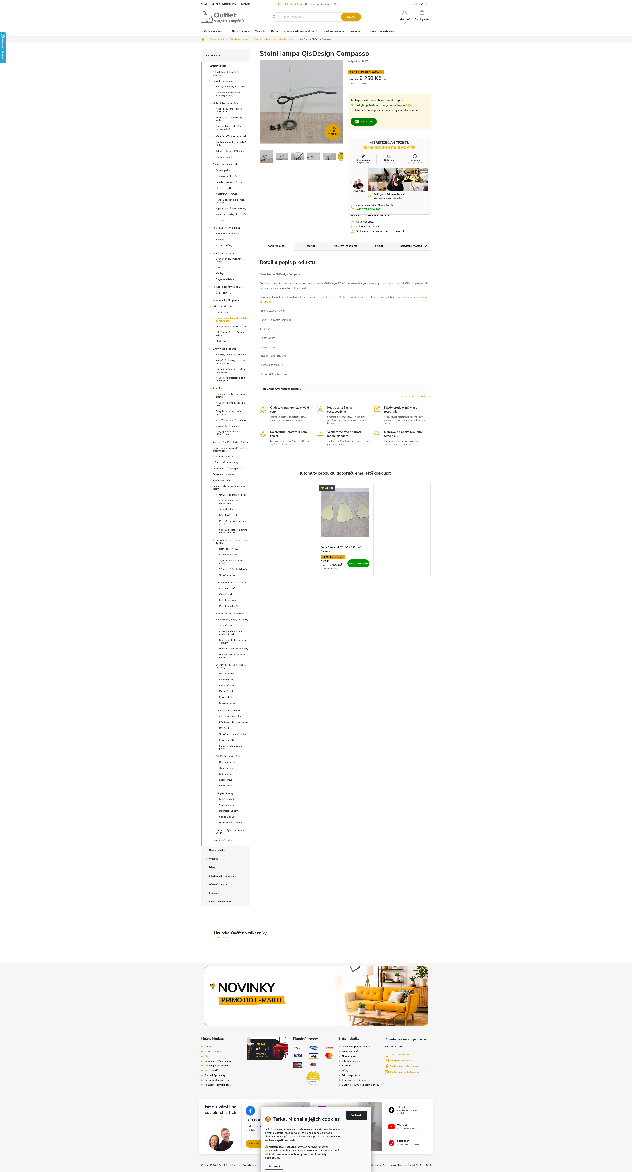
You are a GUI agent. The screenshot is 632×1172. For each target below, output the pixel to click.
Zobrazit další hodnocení (415, 396)
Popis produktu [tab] (276, 246)
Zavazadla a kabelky (223, 456)
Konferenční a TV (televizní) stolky (230, 136)
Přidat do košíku (358, 563)
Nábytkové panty (224, 793)
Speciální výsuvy (227, 575)
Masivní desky (226, 673)
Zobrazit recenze (222, 937)
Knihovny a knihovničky (228, 233)
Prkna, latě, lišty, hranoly (228, 710)
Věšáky (219, 273)
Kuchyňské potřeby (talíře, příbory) (230, 442)
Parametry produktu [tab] (345, 246)
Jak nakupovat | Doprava (224, 3)
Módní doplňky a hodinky (225, 462)
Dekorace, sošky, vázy (227, 176)
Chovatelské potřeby (223, 840)
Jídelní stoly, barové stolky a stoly (230, 119)
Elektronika (221, 341)
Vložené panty (226, 805)
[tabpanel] (345, 529)
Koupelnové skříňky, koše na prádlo (230, 404)
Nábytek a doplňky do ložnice (228, 286)
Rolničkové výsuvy (228, 548)
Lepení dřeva (225, 779)
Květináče (221, 220)
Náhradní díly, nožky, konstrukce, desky (229, 487)
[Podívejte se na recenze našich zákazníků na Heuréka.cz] (313, 1078)
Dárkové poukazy (218, 884)
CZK (421, 3)
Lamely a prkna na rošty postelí (231, 747)
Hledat (351, 17)
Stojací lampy (223, 312)
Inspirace (214, 893)
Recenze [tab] (311, 246)
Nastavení (274, 1166)
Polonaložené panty (229, 810)
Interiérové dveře (221, 480)
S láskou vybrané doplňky (222, 875)
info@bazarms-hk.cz (401, 1060)
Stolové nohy (226, 509)
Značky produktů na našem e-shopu (360, 1085)
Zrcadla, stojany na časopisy (230, 182)
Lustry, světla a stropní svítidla (231, 326)
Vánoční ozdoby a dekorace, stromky (230, 201)
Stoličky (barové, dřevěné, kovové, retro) (229, 128)
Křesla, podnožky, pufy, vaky (230, 86)
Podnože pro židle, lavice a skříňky (232, 522)
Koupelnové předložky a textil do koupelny (231, 379)
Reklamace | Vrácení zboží (218, 1080)
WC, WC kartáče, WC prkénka (231, 420)
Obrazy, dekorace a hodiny (226, 164)
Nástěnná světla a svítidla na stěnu (230, 334)
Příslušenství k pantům (231, 822)
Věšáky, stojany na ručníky (229, 426)
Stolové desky (226, 625)
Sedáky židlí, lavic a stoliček (230, 613)
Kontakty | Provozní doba (218, 1085)
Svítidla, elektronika (222, 306)
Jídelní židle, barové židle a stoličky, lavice (229, 110)
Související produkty (411, 246)
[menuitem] (215, 31)
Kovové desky (226, 697)
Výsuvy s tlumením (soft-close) (232, 562)
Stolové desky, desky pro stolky (232, 619)
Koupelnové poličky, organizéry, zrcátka (232, 395)
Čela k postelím (223, 292)
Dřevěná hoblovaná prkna (232, 716)
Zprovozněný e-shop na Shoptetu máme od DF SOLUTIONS (402, 1165)
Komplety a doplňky (229, 606)
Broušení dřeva (227, 762)
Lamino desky (226, 679)
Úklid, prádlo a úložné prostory (228, 468)
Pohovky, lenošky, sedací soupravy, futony (228, 94)
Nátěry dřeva (225, 774)
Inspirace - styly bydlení (354, 1080)
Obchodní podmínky (215, 1075)
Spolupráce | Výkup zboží (218, 1061)
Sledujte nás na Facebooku (404, 1066)
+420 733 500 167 (292, 4)
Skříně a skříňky (224, 245)
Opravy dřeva (226, 768)
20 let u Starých (213, 1051)
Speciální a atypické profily (232, 734)
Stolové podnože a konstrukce (228, 502)
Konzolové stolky (224, 157)
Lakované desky (227, 685)
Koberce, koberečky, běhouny (231, 354)
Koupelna (217, 388)
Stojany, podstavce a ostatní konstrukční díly (233, 531)
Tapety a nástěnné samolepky (231, 208)
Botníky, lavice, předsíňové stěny (229, 260)
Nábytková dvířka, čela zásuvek (232, 582)
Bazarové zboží (350, 1051)
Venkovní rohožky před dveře (231, 214)
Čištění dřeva (225, 785)
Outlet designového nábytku (356, 1046)
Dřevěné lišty (225, 728)
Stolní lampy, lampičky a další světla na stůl (232, 319)
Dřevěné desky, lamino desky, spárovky (231, 666)
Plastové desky (227, 691)
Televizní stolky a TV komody (231, 151)
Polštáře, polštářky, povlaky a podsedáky (230, 371)
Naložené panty (227, 799)
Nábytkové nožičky (228, 515)
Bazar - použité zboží (220, 901)
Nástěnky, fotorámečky (227, 193)
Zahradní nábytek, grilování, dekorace (226, 74)
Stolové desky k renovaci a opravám (232, 641)
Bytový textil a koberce (224, 348)
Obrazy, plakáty (224, 170)
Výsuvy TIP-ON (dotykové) (233, 569)
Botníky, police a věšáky (225, 253)
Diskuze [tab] (379, 246)
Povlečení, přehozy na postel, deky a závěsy (231, 362)
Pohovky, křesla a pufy (224, 80)
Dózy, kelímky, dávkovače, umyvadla (229, 413)
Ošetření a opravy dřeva (228, 756)
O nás (204, 3)
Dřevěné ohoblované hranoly (233, 722)
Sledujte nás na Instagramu (404, 1072)
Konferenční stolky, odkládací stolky (231, 144)
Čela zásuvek (225, 594)
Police (219, 267)
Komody (220, 239)
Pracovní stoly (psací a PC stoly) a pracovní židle (230, 449)
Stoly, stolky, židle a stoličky (227, 103)
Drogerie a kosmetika (223, 474)
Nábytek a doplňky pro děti (226, 300)
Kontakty (245, 3)
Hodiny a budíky (224, 188)
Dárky (212, 867)
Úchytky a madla (227, 600)
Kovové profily (226, 740)
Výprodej (213, 858)
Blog (207, 1056)
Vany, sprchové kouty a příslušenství (228, 433)
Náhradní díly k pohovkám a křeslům (230, 832)
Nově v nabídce (217, 850)
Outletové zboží (217, 65)
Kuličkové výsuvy (228, 554)
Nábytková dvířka (228, 588)
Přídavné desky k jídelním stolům (232, 656)
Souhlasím (357, 1115)
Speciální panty (227, 816)
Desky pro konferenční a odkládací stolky (231, 633)
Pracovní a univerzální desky (233, 648)
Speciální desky (227, 703)
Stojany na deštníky (226, 279)
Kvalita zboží (211, 1070)
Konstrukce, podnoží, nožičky (231, 494)
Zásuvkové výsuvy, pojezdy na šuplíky (231, 541)
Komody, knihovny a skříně (226, 227)
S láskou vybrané (351, 1061)
